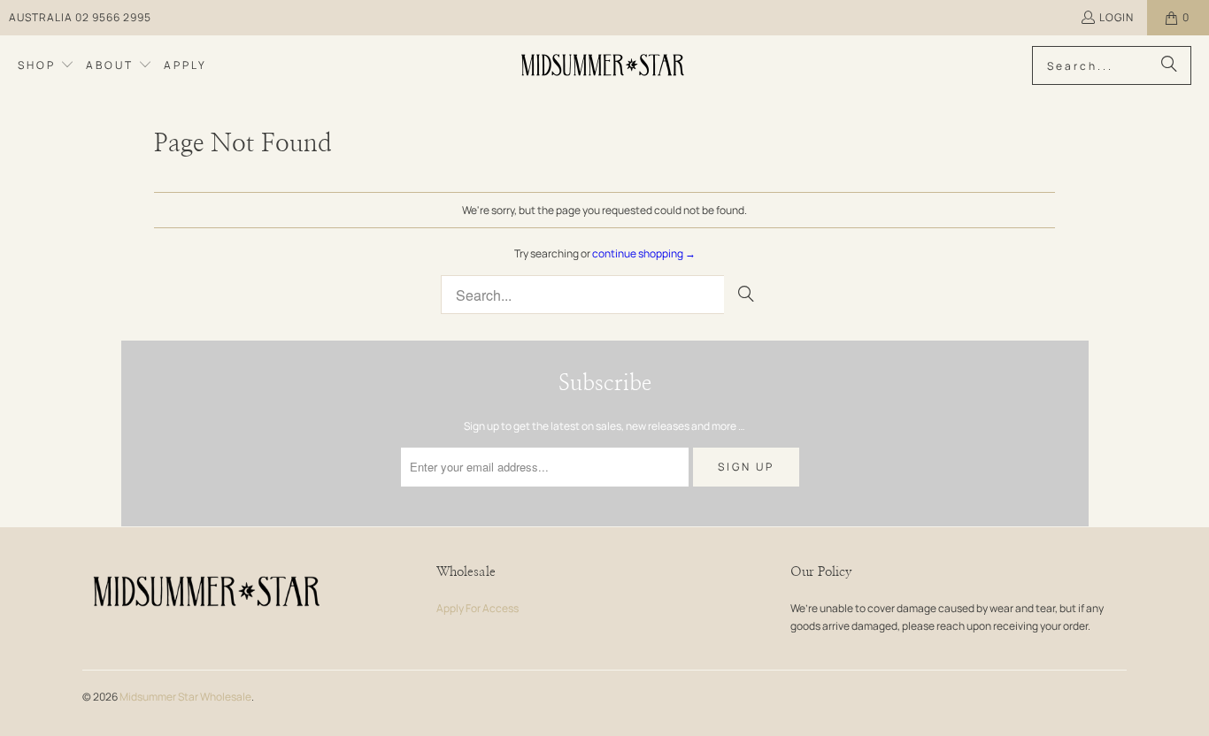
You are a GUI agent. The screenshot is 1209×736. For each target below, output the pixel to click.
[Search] (1169, 65)
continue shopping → (644, 253)
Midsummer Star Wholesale (185, 696)
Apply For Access (477, 608)
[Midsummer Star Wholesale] (604, 65)
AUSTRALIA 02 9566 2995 (80, 17)
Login (1116, 17)
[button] (46, 65)
